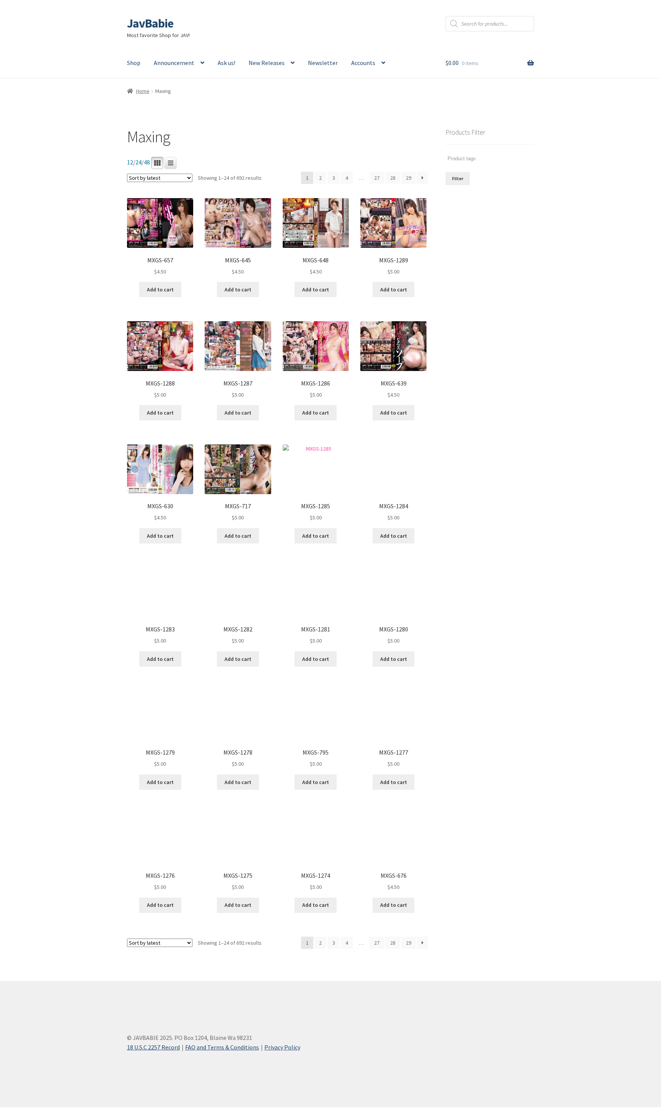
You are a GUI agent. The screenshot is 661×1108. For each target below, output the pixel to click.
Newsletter (323, 63)
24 (138, 162)
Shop (133, 63)
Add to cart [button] (160, 289)
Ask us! (226, 63)
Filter (457, 178)
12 (130, 162)
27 (376, 177)
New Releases (267, 63)
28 (393, 177)
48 (147, 162)
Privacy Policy (282, 1047)
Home (143, 91)
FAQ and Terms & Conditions (222, 1047)
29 (408, 177)
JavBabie (150, 23)
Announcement (174, 63)
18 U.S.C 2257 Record (153, 1047)
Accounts (363, 63)
